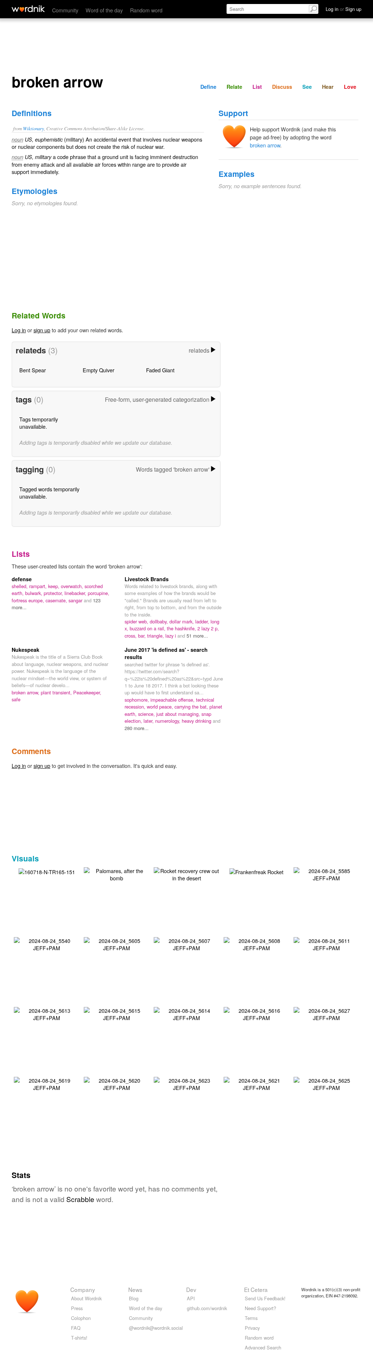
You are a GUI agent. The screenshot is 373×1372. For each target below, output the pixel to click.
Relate (234, 86)
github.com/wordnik (207, 1308)
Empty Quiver (98, 370)
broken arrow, (26, 692)
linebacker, (76, 593)
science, (147, 713)
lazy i (171, 635)
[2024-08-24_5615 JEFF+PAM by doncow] (116, 1013)
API (191, 1298)
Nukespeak (25, 649)
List (257, 86)
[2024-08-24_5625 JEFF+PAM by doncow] (326, 1083)
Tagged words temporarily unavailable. (49, 492)
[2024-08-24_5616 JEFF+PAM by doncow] (256, 1013)
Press (77, 1308)
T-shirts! (79, 1337)
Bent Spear (32, 370)
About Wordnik (86, 1298)
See (307, 86)
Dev (191, 1289)
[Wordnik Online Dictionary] (28, 8)
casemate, (57, 600)
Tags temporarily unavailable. (38, 422)
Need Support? (260, 1308)
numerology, (168, 720)
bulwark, (34, 593)
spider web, (137, 621)
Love (350, 86)
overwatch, (73, 586)
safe (16, 699)
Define (208, 86)
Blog (133, 1298)
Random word (146, 10)
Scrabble (80, 1199)
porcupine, (98, 593)
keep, (54, 586)
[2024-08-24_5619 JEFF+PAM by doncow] (46, 1083)
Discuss (282, 86)
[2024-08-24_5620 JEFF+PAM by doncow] (116, 1083)
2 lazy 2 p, (208, 628)
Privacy (252, 1327)
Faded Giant (160, 370)
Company (82, 1289)
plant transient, (57, 692)
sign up (42, 330)
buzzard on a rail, (148, 628)
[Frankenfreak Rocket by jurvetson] (256, 871)
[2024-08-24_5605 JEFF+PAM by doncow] (116, 943)
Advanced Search (263, 1347)
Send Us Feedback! (265, 1298)
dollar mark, (182, 621)
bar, (142, 635)
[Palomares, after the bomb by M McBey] (116, 873)
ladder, (203, 621)
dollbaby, (159, 621)
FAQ (76, 1327)
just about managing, (178, 713)
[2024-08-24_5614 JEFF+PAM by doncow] (186, 1013)
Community (65, 10)
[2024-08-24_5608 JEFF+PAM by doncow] (256, 943)
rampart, (38, 586)
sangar (76, 600)
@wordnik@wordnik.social (156, 1327)
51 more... (197, 635)
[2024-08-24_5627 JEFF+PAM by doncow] (326, 1013)
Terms (251, 1317)
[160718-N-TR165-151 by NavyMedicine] (47, 871)
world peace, (160, 706)
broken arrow (265, 145)
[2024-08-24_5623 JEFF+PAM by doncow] (186, 1083)
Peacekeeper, (87, 692)
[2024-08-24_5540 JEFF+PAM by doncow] (46, 943)
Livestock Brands (147, 579)
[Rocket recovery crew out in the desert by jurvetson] (186, 873)
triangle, (156, 635)
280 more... (137, 728)
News (135, 1289)
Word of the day (104, 10)
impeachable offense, (173, 699)
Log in (19, 330)
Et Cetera (256, 1289)
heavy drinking (197, 720)
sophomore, (137, 699)
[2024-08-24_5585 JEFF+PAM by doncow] (326, 873)
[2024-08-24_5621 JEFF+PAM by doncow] (256, 1083)
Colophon (81, 1317)
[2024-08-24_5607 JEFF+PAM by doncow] (186, 943)
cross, (131, 635)
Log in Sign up (343, 8)
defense (22, 579)
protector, (54, 593)
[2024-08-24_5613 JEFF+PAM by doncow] (46, 1013)
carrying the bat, (191, 706)
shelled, (20, 586)
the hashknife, (182, 628)
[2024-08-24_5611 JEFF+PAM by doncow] (326, 943)
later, (149, 720)
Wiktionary (33, 128)
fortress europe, (29, 600)
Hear (328, 86)
